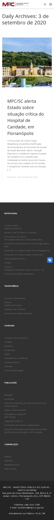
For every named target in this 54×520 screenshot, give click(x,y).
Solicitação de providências (16, 358)
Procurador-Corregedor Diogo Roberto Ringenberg (26, 250)
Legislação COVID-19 (13, 421)
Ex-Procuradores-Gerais (14, 258)
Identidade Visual (11, 464)
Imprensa (8, 460)
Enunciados (9, 399)
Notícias (7, 456)
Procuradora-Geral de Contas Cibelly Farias (23, 239)
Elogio (7, 354)
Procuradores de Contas (15, 236)
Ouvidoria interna (12, 362)
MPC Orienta (9, 417)
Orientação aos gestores (15, 414)
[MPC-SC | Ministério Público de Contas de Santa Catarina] (15, 4)
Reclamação (9, 350)
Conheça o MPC (11, 225)
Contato (7, 262)
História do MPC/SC (12, 228)
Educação (8, 395)
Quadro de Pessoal (12, 305)
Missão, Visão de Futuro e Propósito (20, 232)
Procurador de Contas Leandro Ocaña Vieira (23, 254)
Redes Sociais (10, 469)
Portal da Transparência (14, 298)
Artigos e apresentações (15, 410)
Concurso (8, 267)
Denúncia (8, 346)
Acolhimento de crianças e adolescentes (22, 425)
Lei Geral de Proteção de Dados (18, 313)
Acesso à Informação (13, 370)
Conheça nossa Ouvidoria (15, 338)
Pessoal (7, 302)
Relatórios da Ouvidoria (14, 309)
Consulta (8, 366)
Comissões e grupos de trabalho (19, 274)
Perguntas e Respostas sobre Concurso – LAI (24, 270)
